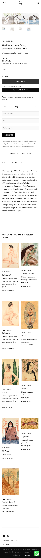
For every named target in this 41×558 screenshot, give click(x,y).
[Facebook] (4, 536)
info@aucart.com (10, 540)
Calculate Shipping (20, 90)
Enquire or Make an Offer (20, 153)
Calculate (8, 135)
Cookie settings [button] (17, 555)
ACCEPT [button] (27, 555)
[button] (4, 2)
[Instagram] (8, 536)
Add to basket (20, 82)
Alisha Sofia (7, 41)
